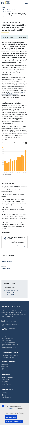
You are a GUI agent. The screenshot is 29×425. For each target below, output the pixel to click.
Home (3, 7)
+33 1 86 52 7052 (10, 292)
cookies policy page (11, 408)
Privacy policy (5, 379)
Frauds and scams (6, 385)
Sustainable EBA (12, 329)
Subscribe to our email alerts (9, 355)
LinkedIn (5, 366)
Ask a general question (7, 338)
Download (20, 246)
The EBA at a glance (7, 377)
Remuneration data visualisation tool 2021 (13, 275)
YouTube (5, 370)
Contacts (3, 337)
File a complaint (5, 346)
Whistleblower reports (7, 347)
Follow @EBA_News (11, 295)
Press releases (7, 11)
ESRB (2, 396)
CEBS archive (5, 398)
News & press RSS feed (7, 357)
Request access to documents (9, 344)
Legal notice (4, 381)
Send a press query (6, 340)
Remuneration (5, 268)
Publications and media (9, 9)
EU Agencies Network (11, 325)
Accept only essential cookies (14, 421)
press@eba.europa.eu (12, 290)
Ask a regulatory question (8, 342)
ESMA (3, 394)
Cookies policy (5, 383)
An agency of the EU (11, 321)
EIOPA (3, 392)
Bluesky (5, 364)
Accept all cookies (11, 417)
